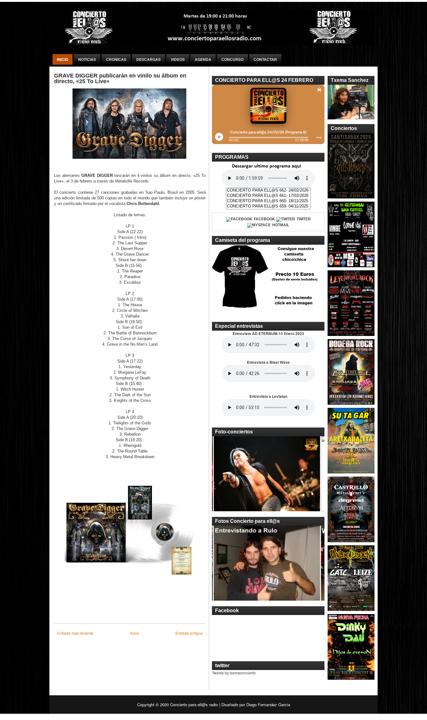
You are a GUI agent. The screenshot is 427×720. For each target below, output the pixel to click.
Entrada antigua (189, 633)
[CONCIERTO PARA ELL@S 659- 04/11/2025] (268, 206)
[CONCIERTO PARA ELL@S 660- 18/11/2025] (268, 201)
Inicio (62, 59)
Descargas (148, 59)
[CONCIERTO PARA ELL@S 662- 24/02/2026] (268, 190)
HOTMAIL (280, 225)
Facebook (264, 219)
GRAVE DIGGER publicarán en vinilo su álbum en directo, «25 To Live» (120, 78)
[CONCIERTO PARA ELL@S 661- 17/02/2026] (268, 195)
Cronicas (116, 59)
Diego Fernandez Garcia (268, 705)
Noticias (87, 59)
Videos (178, 59)
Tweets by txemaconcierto (234, 672)
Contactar (265, 59)
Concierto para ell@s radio (194, 705)
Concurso (232, 59)
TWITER (304, 219)
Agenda (203, 59)
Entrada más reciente (75, 633)
